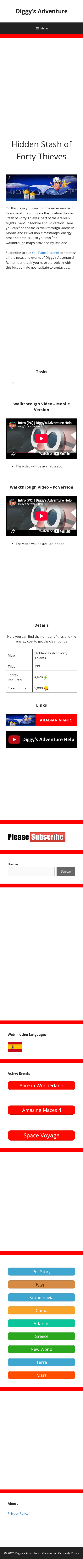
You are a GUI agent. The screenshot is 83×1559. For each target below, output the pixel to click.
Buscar (13, 864)
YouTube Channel (45, 252)
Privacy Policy (18, 1513)
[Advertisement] (41, 85)
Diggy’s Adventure (42, 11)
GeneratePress (68, 1553)
